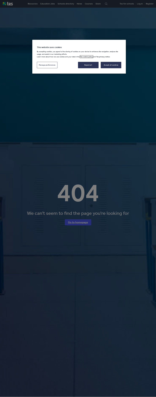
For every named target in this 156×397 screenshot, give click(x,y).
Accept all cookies (111, 65)
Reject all (88, 65)
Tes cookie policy (86, 57)
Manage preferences (47, 65)
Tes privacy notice (103, 57)
